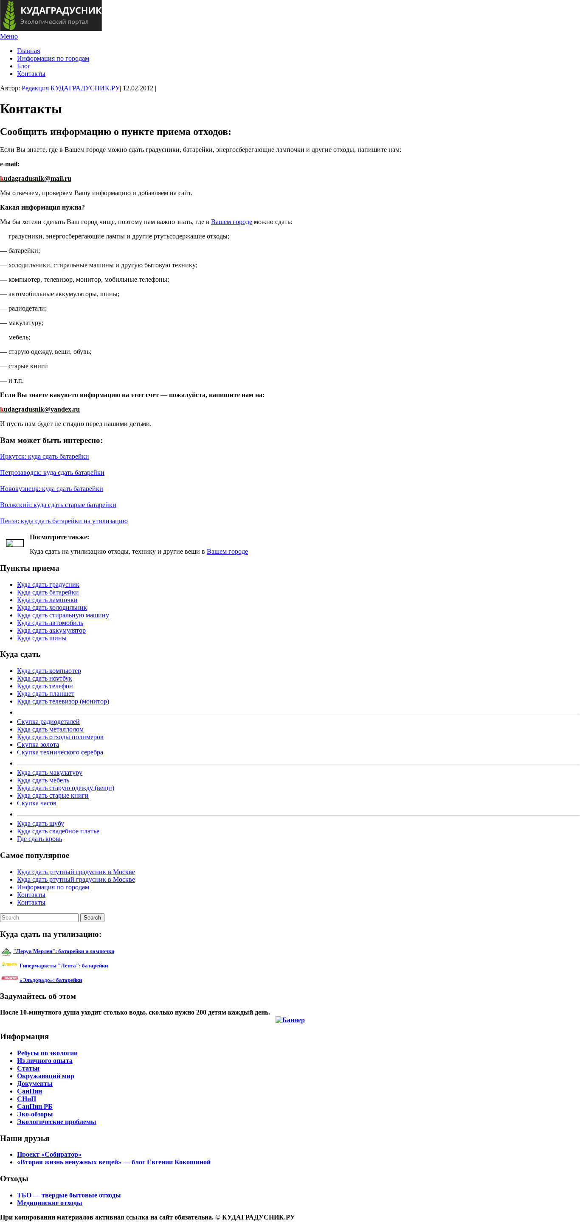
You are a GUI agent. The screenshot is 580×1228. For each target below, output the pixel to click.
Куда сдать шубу (40, 823)
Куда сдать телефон (45, 686)
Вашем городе (231, 221)
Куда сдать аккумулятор (51, 630)
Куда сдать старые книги (53, 795)
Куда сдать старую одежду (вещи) (65, 787)
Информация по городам (53, 58)
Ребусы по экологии (47, 1053)
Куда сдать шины (42, 638)
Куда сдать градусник (48, 584)
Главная (28, 50)
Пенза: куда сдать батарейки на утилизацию (64, 520)
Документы (35, 1083)
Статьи (28, 1068)
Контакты (31, 73)
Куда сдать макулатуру (49, 772)
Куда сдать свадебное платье (58, 831)
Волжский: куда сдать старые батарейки (58, 504)
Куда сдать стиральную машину (63, 615)
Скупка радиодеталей (48, 721)
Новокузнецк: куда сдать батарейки (51, 488)
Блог (24, 66)
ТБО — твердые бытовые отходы (69, 1195)
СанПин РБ (35, 1106)
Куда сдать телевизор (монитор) (63, 701)
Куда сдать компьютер (49, 670)
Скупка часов (36, 803)
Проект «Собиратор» (49, 1154)
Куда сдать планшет (45, 693)
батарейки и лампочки (63, 951)
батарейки (83, 965)
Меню (9, 36)
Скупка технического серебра (60, 752)
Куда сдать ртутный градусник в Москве (76, 871)
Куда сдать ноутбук (44, 678)
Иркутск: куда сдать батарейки (44, 456)
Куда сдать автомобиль (50, 622)
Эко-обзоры (35, 1114)
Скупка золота (38, 744)
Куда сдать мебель (43, 780)
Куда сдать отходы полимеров (60, 736)
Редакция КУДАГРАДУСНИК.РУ (71, 88)
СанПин (29, 1091)
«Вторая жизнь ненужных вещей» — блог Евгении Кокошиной (114, 1162)
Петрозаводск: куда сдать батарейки (52, 472)
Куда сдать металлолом (50, 729)
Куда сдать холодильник (52, 607)
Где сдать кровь (39, 838)
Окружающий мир (45, 1075)
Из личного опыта (45, 1060)
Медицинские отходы (49, 1202)
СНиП (26, 1098)
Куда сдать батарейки (48, 592)
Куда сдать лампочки (47, 599)
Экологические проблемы (56, 1121)
